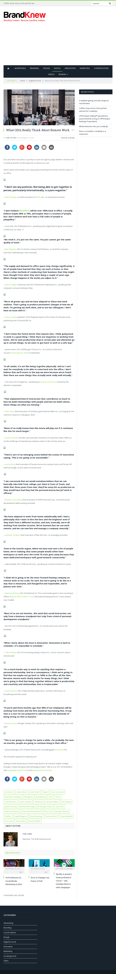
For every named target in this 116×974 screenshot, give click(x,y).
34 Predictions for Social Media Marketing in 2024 (14, 881)
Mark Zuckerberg (12, 811)
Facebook (39, 801)
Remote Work (51, 816)
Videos (51, 74)
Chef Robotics (11, 801)
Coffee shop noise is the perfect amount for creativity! (20, 3)
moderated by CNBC (19, 353)
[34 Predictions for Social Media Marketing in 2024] (14, 864)
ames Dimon (22, 792)
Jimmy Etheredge (28, 806)
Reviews (62, 74)
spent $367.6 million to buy (23, 596)
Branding (34, 68)
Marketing (85, 68)
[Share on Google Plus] (21, 149)
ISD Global (66, 801)
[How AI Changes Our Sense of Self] (39, 864)
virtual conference (48, 382)
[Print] (51, 149)
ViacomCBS (20, 821)
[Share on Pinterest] (29, 149)
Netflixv (8, 816)
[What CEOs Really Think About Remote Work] (39, 107)
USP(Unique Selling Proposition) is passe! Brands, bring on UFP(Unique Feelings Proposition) (94, 119)
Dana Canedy (26, 801)
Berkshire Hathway (13, 797)
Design (46, 68)
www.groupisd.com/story (42, 770)
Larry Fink (60, 806)
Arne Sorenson (57, 792)
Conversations (101, 68)
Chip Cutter (11, 138)
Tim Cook (9, 821)
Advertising (20, 68)
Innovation (70, 68)
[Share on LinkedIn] (36, 149)
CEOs (58, 797)
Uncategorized (10, 956)
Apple (45, 792)
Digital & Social (68, 138)
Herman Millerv (52, 801)
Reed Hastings (36, 816)
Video (6, 960)
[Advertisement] (77, 45)
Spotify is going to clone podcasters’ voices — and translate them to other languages (64, 881)
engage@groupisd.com (17, 770)
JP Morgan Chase (45, 806)
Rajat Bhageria (10, 249)
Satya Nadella (66, 816)
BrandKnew (41, 797)
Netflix (38, 197)
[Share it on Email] (44, 149)
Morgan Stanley (62, 811)
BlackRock (24, 210)
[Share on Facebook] (7, 149)
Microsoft (48, 811)
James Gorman (11, 806)
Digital (57, 68)
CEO (51, 797)
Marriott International (32, 811)
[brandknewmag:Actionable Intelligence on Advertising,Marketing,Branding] (25, 16)
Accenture (59, 749)
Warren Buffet (34, 821)
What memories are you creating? (93, 126)
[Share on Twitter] (14, 149)
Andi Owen (35, 792)
